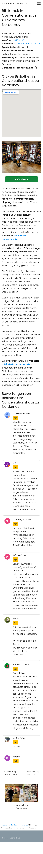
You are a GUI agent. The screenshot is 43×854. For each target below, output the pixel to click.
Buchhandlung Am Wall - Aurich (32, 773)
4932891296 (18, 40)
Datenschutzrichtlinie (11, 838)
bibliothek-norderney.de (27, 43)
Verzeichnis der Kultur (14, 3)
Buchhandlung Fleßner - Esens (10, 773)
